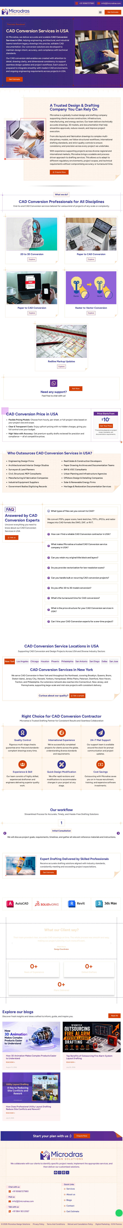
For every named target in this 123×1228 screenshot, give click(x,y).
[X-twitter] (67, 1172)
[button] (100, 12)
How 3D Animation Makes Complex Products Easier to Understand (31, 1057)
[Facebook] (55, 1172)
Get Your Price (106, 426)
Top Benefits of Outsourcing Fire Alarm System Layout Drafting (89, 1057)
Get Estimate (48, 872)
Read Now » (10, 1062)
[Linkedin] (63, 1172)
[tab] (9, 661)
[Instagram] (59, 1172)
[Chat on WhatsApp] (119, 1213)
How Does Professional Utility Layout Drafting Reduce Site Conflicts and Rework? (28, 1108)
